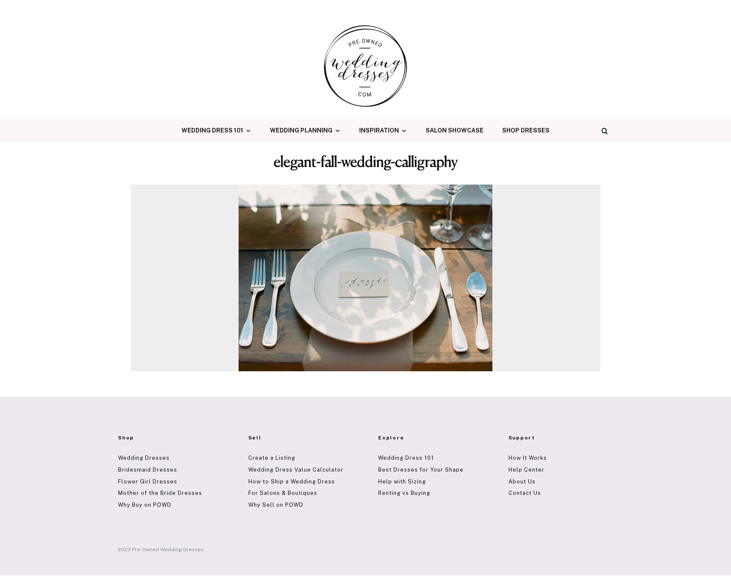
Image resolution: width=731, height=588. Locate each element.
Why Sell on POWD (275, 505)
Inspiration (379, 130)
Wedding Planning (301, 130)
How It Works (527, 458)
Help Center (526, 470)
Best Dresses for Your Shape (421, 470)
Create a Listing (271, 458)
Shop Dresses (526, 130)
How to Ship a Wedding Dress (291, 481)
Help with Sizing (402, 481)
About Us (522, 481)
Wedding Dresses (144, 458)
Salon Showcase (455, 130)
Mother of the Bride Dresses (160, 493)
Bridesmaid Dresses (147, 470)
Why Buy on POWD (144, 505)
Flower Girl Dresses (147, 481)
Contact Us (524, 493)
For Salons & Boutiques (282, 493)
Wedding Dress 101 (212, 130)
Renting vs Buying (404, 493)
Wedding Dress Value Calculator (296, 470)
